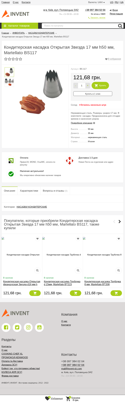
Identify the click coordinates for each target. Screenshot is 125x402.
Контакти (26, 2)
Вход (115, 10)
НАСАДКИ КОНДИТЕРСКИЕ (32, 207)
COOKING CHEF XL (12, 353)
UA (121, 2)
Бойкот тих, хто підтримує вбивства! (21, 368)
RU (116, 2)
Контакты (6, 346)
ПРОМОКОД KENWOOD (15, 357)
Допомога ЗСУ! (9, 364)
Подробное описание (81, 123)
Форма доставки (10, 375)
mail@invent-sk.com (71, 368)
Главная (6, 2)
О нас (16, 2)
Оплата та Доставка (12, 361)
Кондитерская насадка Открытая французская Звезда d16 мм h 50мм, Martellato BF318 (21, 284)
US (111, 2)
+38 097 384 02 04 (95, 10)
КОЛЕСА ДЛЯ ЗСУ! (12, 372)
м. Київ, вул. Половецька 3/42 (62, 10)
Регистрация (116, 13)
